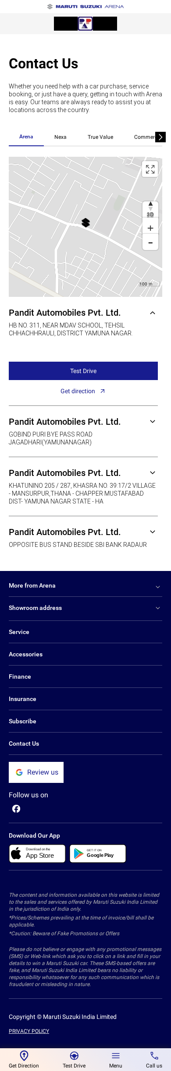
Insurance (22, 698)
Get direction (78, 391)
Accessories (26, 654)
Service (19, 631)
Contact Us (24, 743)
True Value (100, 137)
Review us (42, 772)
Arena (26, 137)
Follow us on (28, 795)
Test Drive (83, 370)
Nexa (60, 137)
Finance (20, 676)
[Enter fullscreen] (150, 169)
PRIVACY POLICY (29, 1031)
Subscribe (22, 721)
